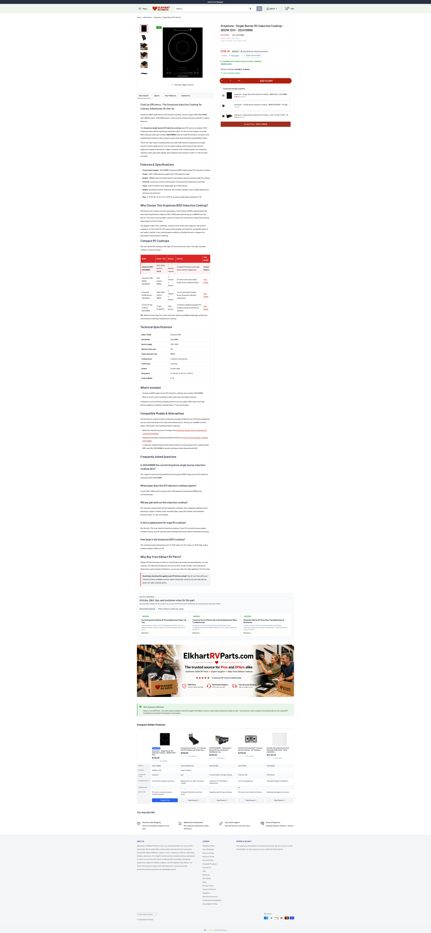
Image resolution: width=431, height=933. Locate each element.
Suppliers (206, 893)
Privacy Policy (208, 886)
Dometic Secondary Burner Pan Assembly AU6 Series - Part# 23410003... (278, 750)
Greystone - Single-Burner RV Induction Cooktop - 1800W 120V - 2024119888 (260, 94)
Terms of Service (209, 889)
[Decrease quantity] (221, 80)
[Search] (259, 8)
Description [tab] (144, 95)
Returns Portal (208, 856)
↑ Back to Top (165, 800)
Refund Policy (208, 860)
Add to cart (266, 80)
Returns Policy (208, 853)
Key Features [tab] (170, 95)
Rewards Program (210, 864)
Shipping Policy (209, 846)
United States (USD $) (145, 914)
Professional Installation (212, 900)
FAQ (204, 871)
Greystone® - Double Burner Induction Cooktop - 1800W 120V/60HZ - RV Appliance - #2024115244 (261, 105)
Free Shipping (208, 849)
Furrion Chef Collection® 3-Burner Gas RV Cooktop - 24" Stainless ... (250, 749)
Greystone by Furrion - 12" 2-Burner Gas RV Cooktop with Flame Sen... (193, 749)
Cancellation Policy (210, 904)
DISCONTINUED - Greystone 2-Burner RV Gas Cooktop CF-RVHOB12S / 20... (220, 750)
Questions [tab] (185, 95)
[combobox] (215, 8)
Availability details (226, 64)
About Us (206, 875)
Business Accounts (210, 896)
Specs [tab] (156, 95)
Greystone (225, 35)
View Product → (193, 800)
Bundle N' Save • (255, 124)
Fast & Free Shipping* (215, 2)
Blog (204, 882)
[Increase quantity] (239, 80)
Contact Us (207, 867)
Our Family (207, 878)
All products (147, 17)
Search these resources (147, 609)
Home (139, 17)
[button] (250, 8)
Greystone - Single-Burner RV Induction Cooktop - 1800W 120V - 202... (164, 753)
